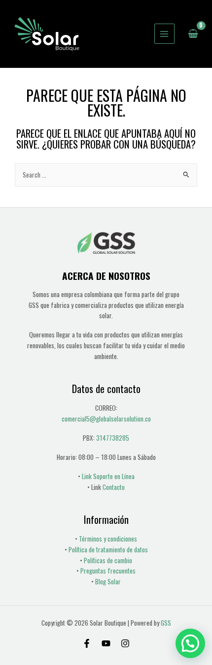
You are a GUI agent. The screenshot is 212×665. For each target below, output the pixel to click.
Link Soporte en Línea (108, 476)
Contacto (114, 487)
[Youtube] (106, 643)
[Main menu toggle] (164, 34)
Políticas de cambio (108, 560)
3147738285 (112, 438)
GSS (166, 623)
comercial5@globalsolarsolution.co (106, 418)
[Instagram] (125, 643)
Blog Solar (108, 581)
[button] (190, 643)
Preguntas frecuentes (108, 570)
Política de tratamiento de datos (108, 549)
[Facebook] (86, 643)
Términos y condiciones (108, 539)
